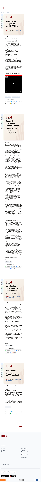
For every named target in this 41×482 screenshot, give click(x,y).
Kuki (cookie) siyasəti (4, 466)
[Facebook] (4, 472)
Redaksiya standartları (24, 454)
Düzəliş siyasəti (23, 456)
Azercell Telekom (8, 261)
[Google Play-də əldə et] (13, 476)
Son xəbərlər (3, 450)
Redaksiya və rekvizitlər (24, 451)
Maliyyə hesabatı (23, 457)
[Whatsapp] (2, 472)
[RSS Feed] (15, 472)
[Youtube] (9, 472)
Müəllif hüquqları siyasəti (5, 464)
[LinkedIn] (13, 472)
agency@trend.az (3, 445)
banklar (7, 345)
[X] (6, 472)
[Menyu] (39, 8)
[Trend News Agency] (4, 436)
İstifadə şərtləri (3, 461)
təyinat (11, 345)
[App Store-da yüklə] (5, 476)
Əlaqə (22, 453)
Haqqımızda (23, 450)
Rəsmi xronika (3, 451)
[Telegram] (11, 472)
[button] (2, 15)
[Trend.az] (4, 8)
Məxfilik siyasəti (3, 463)
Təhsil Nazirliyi (8, 96)
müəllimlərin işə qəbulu (16, 96)
